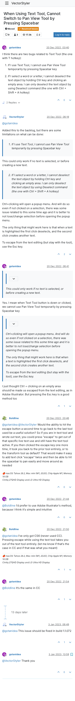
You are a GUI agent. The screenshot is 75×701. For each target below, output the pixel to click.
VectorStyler (20, 3)
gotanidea (15, 47)
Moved (11, 29)
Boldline (14, 418)
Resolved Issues (29, 29)
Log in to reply (62, 34)
